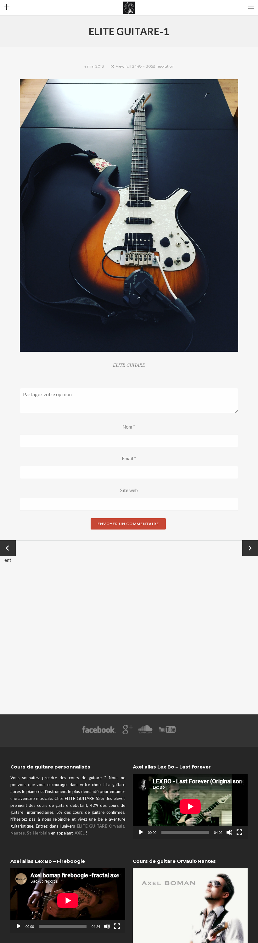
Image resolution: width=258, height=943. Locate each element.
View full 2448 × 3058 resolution (145, 66)
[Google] (127, 732)
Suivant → (250, 548)
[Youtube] (168, 732)
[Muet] (229, 832)
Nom (128, 427)
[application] (190, 806)
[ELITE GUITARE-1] (129, 216)
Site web (129, 490)
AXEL (80, 832)
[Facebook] (99, 732)
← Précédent (8, 548)
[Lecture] (141, 832)
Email (129, 458)
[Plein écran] (239, 832)
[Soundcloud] (144, 732)
